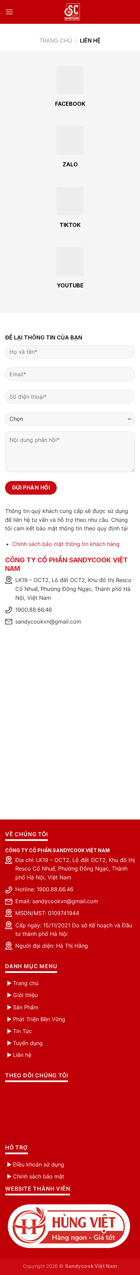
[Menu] (24, 11)
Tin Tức (22, 1031)
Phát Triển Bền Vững (39, 1019)
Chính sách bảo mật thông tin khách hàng (66, 544)
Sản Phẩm (25, 1007)
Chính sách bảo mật (38, 1176)
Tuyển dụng (28, 1043)
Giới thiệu (25, 995)
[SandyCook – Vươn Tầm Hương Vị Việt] (72, 12)
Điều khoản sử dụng (38, 1164)
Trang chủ (55, 40)
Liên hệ (22, 1055)
